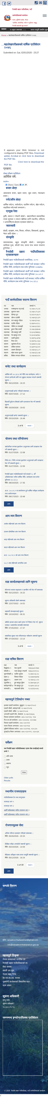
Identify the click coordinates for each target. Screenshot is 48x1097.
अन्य (8, 504)
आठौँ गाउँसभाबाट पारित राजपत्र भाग (16, 810)
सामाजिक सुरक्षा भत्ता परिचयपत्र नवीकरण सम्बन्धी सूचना (23, 636)
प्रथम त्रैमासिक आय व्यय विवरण (15, 532)
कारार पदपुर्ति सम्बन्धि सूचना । (36, 30)
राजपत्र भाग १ (9, 802)
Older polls (8, 778)
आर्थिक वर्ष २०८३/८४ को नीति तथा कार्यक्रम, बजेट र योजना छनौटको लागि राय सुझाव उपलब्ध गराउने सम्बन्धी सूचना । (23, 377)
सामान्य (8, 763)
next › (29, 425)
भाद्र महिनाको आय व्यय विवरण (14, 539)
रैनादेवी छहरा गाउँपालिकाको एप (15, 963)
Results (7, 781)
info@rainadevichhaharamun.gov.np (23, 945)
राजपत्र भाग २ (9, 806)
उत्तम (7, 760)
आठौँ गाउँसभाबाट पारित (12, 814)
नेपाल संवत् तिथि (9, 974)
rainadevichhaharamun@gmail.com (22, 940)
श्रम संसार (7, 985)
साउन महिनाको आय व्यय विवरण (14, 547)
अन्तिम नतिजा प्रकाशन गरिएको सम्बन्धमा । (19, 833)
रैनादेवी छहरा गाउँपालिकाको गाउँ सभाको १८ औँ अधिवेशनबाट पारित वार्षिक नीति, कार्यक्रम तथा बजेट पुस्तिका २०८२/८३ (22, 477)
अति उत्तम (9, 756)
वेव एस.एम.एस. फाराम (11, 978)
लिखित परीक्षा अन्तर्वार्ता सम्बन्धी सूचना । (18, 844)
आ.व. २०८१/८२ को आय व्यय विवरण (16, 555)
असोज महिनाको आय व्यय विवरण (14, 524)
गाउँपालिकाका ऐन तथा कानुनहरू (14, 797)
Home (3, 35)
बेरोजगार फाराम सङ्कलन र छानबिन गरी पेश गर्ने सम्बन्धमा (24, 590)
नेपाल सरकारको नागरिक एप (14, 959)
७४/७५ (6, 181)
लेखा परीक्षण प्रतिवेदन (11, 173)
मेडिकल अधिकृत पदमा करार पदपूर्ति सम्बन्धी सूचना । (22, 855)
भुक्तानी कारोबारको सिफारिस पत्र (16, 981)
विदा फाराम (7, 967)
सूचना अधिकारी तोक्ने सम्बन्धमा (15, 600)
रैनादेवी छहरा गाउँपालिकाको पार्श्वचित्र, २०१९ (20, 260)
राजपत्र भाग (24, 814)
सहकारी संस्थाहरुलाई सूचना (14, 611)
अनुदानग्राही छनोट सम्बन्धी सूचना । (17, 415)
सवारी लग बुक (8, 970)
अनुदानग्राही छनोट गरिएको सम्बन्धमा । (18, 391)
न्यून (7, 767)
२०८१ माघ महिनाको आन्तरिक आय (15, 563)
